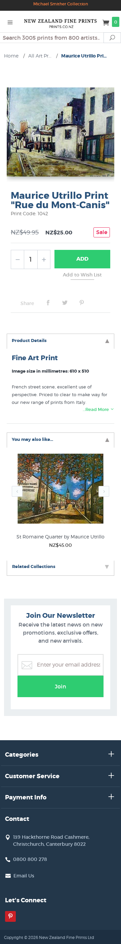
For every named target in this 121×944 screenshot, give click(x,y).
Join (60, 686)
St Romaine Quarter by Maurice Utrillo (60, 536)
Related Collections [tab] (33, 566)
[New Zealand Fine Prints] (60, 21)
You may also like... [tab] (32, 439)
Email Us (23, 876)
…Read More (96, 409)
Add (82, 258)
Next (103, 491)
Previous (17, 491)
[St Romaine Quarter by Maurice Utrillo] (60, 490)
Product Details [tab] (29, 340)
